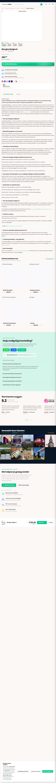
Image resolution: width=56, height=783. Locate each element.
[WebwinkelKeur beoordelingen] (49, 401)
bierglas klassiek (34, 209)
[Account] (49, 4)
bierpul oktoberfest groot (45, 209)
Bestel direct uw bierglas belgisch (20, 250)
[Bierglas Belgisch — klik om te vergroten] (22, 26)
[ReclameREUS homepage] (7, 4)
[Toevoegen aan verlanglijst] (52, 50)
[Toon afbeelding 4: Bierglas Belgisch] (20, 44)
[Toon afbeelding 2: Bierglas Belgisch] (9, 44)
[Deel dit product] (49, 50)
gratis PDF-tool (27, 112)
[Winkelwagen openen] (52, 4)
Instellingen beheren (23, 771)
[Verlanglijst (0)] (46, 4)
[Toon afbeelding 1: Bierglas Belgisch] (4, 44)
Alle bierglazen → (50, 259)
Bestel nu (41, 522)
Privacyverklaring (7, 779)
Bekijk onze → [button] (6, 59)
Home (3, 8)
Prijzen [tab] (18, 94)
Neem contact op (9, 485)
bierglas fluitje (11, 226)
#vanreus (51, 432)
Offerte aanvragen (23, 485)
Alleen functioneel (35, 771)
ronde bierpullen (18, 226)
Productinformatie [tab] (8, 94)
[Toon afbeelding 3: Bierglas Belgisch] (15, 44)
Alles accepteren (47, 771)
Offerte (51, 522)
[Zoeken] (41, 4)
